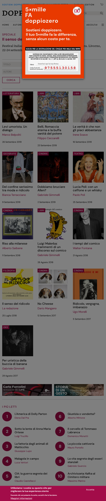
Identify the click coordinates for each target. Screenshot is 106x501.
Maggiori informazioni (21, 498)
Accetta (90, 489)
